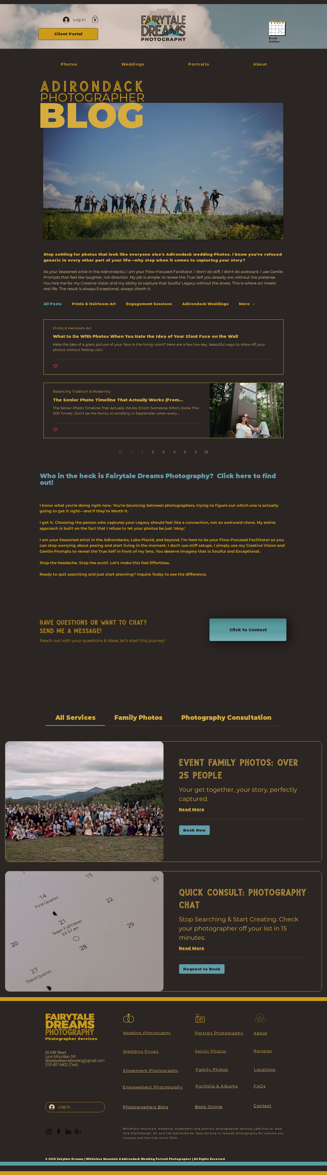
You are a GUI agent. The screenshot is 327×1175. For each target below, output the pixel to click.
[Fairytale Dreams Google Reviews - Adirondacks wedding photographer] (78, 1131)
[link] (75, 717)
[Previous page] (131, 451)
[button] (95, 19)
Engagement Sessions (149, 304)
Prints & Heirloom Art (94, 304)
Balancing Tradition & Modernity (82, 391)
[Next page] (195, 451)
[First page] (120, 451)
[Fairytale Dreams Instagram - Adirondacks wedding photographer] (49, 1131)
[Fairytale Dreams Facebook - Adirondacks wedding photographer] (58, 1131)
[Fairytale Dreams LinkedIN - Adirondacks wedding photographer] (68, 1131)
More (244, 304)
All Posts (52, 304)
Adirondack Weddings (205, 304)
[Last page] (206, 451)
